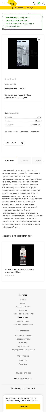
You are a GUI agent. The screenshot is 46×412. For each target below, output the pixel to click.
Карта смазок (23, 346)
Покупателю (23, 331)
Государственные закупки (23, 350)
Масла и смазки (23, 306)
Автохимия (23, 317)
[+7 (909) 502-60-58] (34, 3)
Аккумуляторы (23, 321)
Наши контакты (23, 373)
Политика (23, 364)
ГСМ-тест (23, 342)
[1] (6, 79)
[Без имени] (23, 53)
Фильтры (23, 310)
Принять (23, 406)
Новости (23, 360)
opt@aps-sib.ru (25, 378)
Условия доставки (11, 131)
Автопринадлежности (23, 324)
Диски (23, 303)
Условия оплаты (23, 339)
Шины (23, 299)
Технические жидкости (23, 314)
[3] (10, 79)
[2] (8, 79)
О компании (23, 356)
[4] (13, 79)
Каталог (23, 295)
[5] (15, 79)
